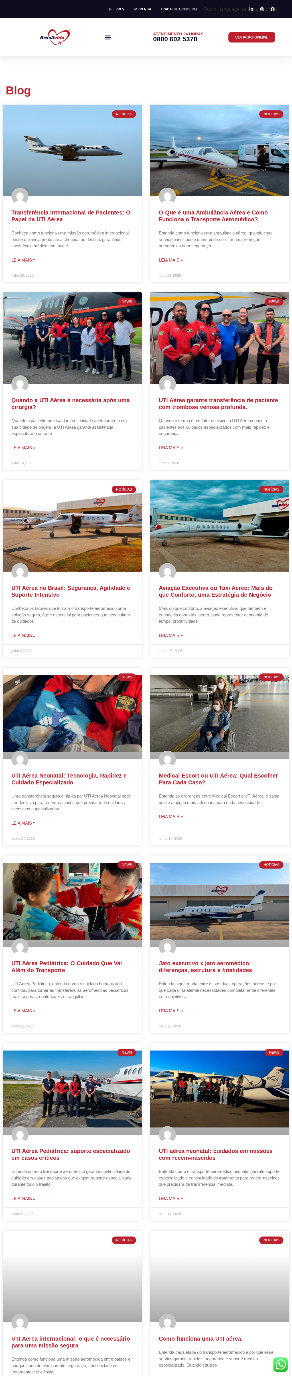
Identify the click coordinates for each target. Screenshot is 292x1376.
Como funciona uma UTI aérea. (201, 1338)
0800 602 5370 (175, 39)
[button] (107, 37)
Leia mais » (23, 260)
